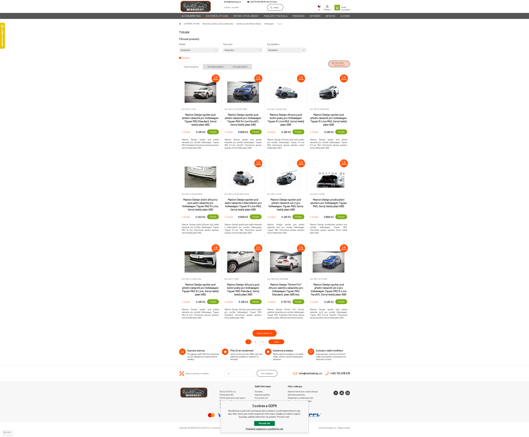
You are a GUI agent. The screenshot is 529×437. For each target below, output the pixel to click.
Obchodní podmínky (296, 394)
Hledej (276, 7)
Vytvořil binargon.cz (327, 428)
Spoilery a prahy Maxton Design (248, 24)
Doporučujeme (191, 66)
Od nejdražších (240, 66)
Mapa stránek (344, 428)
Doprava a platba (262, 394)
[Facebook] (336, 393)
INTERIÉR (315, 15)
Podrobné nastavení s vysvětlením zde (264, 429)
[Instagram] (347, 393)
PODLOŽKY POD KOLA (275, 15)
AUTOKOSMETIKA (191, 15)
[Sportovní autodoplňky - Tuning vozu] (180, 24)
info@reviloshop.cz (233, 2)
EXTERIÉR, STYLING (217, 15)
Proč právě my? (261, 398)
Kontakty (259, 391)
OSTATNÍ (330, 15)
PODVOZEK (299, 15)
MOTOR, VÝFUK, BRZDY (246, 15)
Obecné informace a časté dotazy (303, 391)
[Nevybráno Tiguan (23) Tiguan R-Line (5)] (199, 50)
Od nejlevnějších (216, 66)
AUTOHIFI (345, 15)
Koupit (213, 132)
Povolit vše (264, 423)
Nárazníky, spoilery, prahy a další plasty (218, 24)
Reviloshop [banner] (195, 6)
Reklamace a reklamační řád (300, 398)
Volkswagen (269, 24)
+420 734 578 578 (256, 2)
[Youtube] (341, 393)
